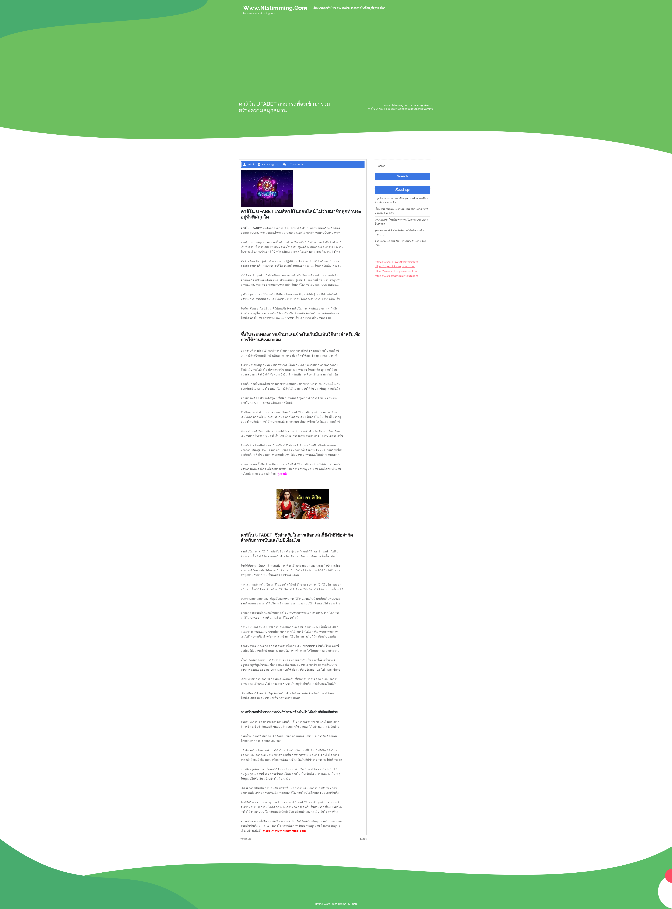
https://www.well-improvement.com (397, 271)
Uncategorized (421, 105)
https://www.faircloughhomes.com (396, 261)
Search (402, 176)
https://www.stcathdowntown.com (396, 275)
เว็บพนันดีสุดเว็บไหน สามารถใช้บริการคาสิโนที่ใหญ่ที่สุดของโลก (349, 8)
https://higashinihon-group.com (395, 266)
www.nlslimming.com (275, 8)
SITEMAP (301, 8)
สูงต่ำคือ (283, 473)
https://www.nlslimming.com (284, 830)
